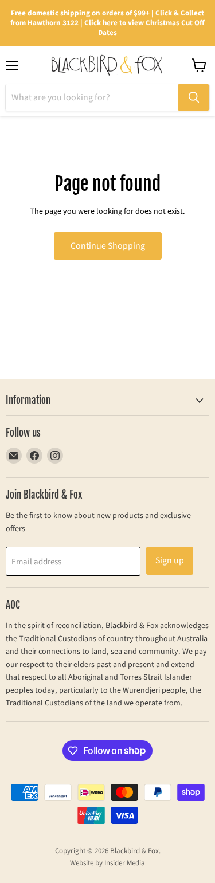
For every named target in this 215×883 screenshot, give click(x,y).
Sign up (169, 560)
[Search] (193, 97)
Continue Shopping (108, 246)
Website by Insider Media (107, 863)
